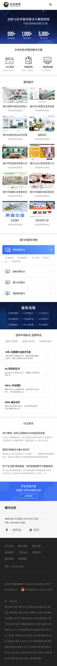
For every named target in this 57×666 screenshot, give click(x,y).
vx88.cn (13, 601)
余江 (30, 641)
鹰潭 (24, 629)
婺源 (39, 635)
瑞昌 (24, 618)
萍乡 (34, 624)
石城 (45, 612)
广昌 (9, 635)
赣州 (49, 612)
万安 (7, 624)
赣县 (15, 612)
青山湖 (16, 646)
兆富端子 (15, 220)
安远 (49, 606)
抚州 (11, 629)
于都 (11, 612)
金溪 (11, 624)
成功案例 (9, 552)
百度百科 (36, 552)
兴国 (19, 612)
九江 (15, 629)
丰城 (7, 618)
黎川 (21, 646)
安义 (28, 612)
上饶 (19, 629)
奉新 (34, 646)
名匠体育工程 (42, 220)
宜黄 (28, 618)
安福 (17, 635)
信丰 (36, 606)
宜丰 (22, 658)
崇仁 (43, 652)
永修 (22, 652)
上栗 (30, 658)
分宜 (26, 635)
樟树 (28, 629)
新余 (47, 624)
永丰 (17, 658)
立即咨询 (28, 495)
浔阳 (47, 629)
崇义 (36, 612)
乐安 (9, 658)
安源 (47, 646)
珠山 (13, 641)
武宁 (26, 641)
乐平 (19, 618)
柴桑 (32, 612)
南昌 (11, 646)
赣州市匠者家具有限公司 (15, 163)
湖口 (7, 606)
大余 (24, 612)
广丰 (30, 646)
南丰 (13, 652)
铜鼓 (24, 624)
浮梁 (35, 641)
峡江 (17, 652)
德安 (47, 652)
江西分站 (22, 552)
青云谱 (44, 641)
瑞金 (41, 606)
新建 (7, 646)
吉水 (26, 646)
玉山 (9, 652)
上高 (39, 652)
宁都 (19, 606)
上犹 (28, 606)
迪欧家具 (42, 135)
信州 (35, 635)
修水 (38, 646)
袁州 (17, 641)
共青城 (29, 624)
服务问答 (9, 558)
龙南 (7, 612)
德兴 (38, 629)
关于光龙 (9, 545)
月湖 (9, 641)
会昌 (26, 658)
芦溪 (49, 618)
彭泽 (36, 618)
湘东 (26, 652)
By (6, 601)
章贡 (43, 646)
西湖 (39, 641)
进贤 (43, 629)
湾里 (49, 641)
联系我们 (22, 558)
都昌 (13, 658)
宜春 (43, 624)
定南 (15, 606)
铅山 (35, 652)
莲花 (32, 606)
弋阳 (15, 618)
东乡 (47, 635)
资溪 (15, 624)
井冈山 (33, 629)
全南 (22, 641)
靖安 (35, 658)
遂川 (45, 606)
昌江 (30, 635)
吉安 (38, 624)
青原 (43, 635)
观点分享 (36, 545)
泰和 (11, 606)
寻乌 (24, 606)
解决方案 (22, 545)
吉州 (22, 635)
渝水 (41, 612)
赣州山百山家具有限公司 (42, 163)
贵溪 (41, 618)
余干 (19, 624)
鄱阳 (11, 618)
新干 (30, 652)
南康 (39, 658)
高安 (45, 618)
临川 (13, 635)
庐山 (32, 618)
